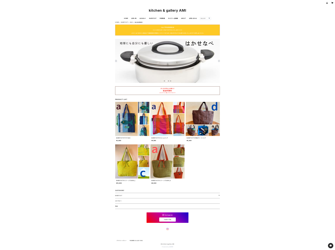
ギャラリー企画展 (173, 18)
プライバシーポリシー (122, 240)
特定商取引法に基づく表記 (136, 240)
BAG (131, 22)
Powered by (165, 246)
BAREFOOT (153, 18)
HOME (126, 18)
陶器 (116, 206)
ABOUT (183, 18)
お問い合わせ (193, 18)
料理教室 (162, 18)
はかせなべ (143, 18)
